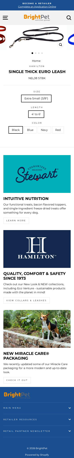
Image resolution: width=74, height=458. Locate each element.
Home (36, 60)
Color (37, 123)
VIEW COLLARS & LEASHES (26, 300)
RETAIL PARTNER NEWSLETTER (27, 431)
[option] (37, 5)
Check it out (17, 380)
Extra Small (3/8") (36, 98)
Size (37, 91)
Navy (44, 129)
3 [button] (39, 54)
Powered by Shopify (37, 454)
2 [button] (36, 54)
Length (37, 107)
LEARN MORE (16, 220)
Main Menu (12, 408)
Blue (30, 129)
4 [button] (42, 54)
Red (58, 129)
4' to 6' (36, 114)
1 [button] (33, 53)
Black (16, 129)
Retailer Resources (20, 419)
